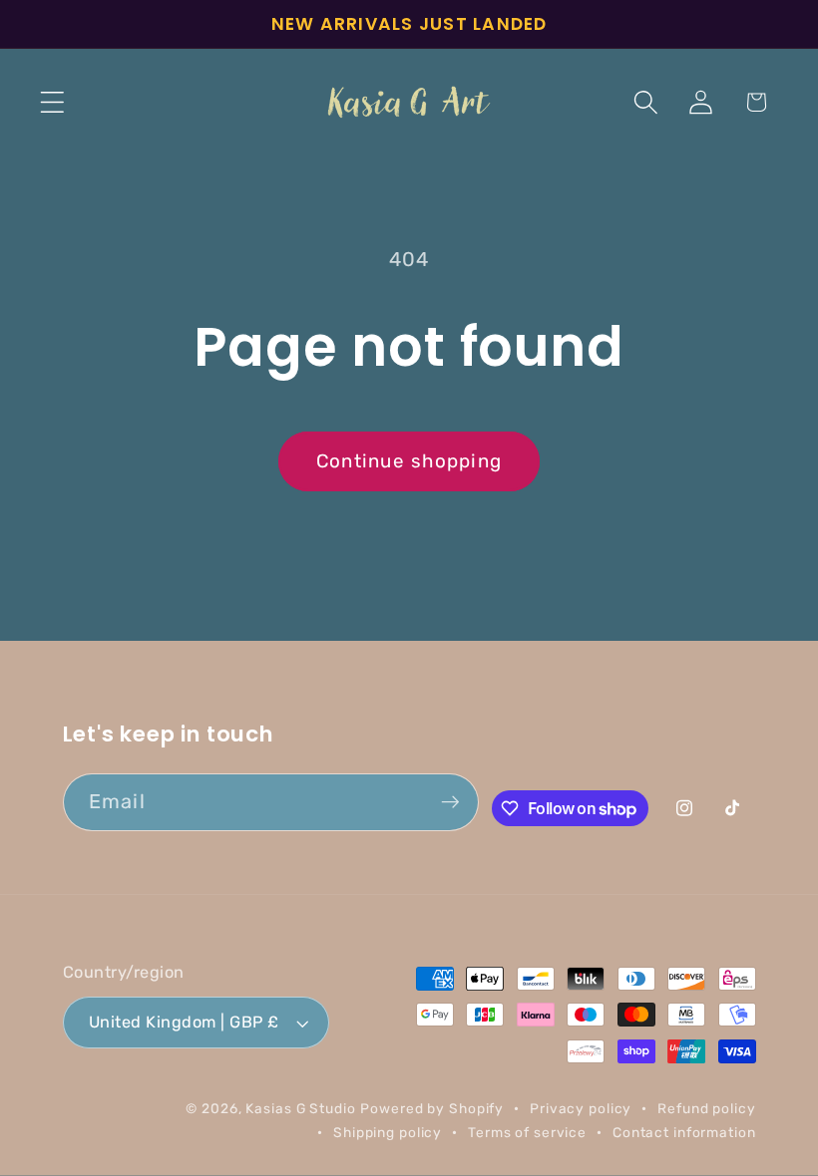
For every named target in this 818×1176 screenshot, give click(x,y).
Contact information (684, 1132)
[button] (52, 102)
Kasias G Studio (300, 1108)
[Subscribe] (450, 802)
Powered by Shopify (432, 1108)
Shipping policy (387, 1132)
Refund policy (706, 1108)
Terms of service (527, 1132)
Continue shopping (409, 460)
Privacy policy (580, 1108)
